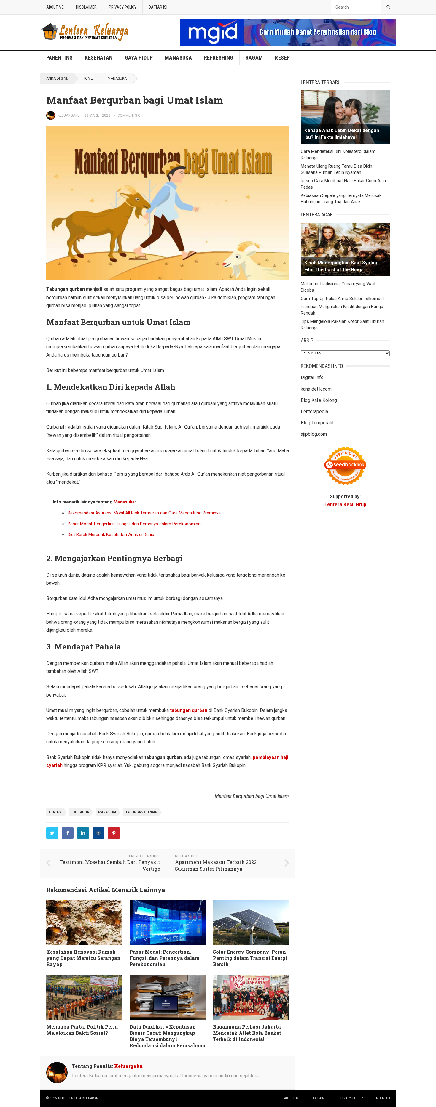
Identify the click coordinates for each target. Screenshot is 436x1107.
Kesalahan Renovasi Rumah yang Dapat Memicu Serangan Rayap (83, 958)
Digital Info (312, 377)
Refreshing (218, 57)
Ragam (254, 57)
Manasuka (178, 57)
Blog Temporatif (317, 423)
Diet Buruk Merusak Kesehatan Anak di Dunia (111, 534)
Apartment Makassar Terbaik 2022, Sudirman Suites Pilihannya (216, 865)
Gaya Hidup (139, 57)
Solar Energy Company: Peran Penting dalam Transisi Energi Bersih (250, 958)
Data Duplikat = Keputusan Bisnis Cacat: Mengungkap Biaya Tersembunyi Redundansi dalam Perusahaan (168, 1035)
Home (88, 78)
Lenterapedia (314, 411)
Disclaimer (86, 7)
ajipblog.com (314, 434)
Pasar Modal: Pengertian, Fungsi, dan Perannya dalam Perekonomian (134, 524)
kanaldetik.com (316, 389)
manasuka (107, 812)
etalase (56, 812)
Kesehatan (98, 57)
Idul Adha (80, 812)
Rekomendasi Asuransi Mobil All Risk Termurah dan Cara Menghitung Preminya (144, 513)
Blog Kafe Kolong (319, 400)
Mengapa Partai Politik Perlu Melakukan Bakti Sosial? (82, 1029)
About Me (55, 7)
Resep (282, 57)
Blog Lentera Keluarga (78, 1098)
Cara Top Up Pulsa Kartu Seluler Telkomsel (342, 298)
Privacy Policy (122, 7)
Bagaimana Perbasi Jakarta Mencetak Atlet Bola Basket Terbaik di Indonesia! (247, 1032)
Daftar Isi (158, 7)
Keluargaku (69, 115)
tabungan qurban (141, 812)
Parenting (59, 57)
